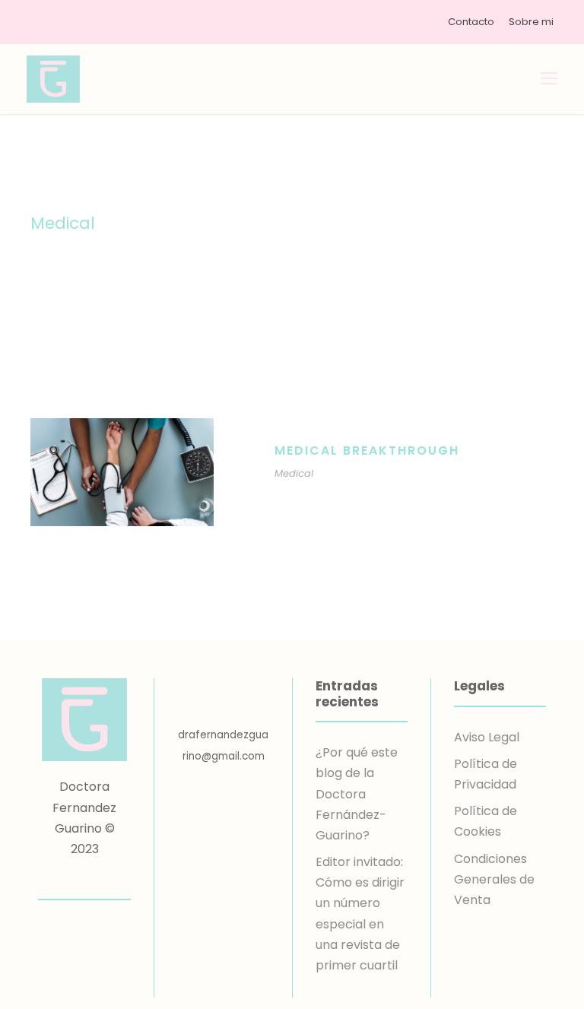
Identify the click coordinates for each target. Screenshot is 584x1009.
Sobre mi (531, 21)
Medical (294, 473)
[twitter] (84, 879)
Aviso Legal (486, 737)
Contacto (471, 21)
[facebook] (58, 879)
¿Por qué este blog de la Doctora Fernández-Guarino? (357, 794)
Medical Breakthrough (367, 450)
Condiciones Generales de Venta (494, 879)
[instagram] (111, 879)
